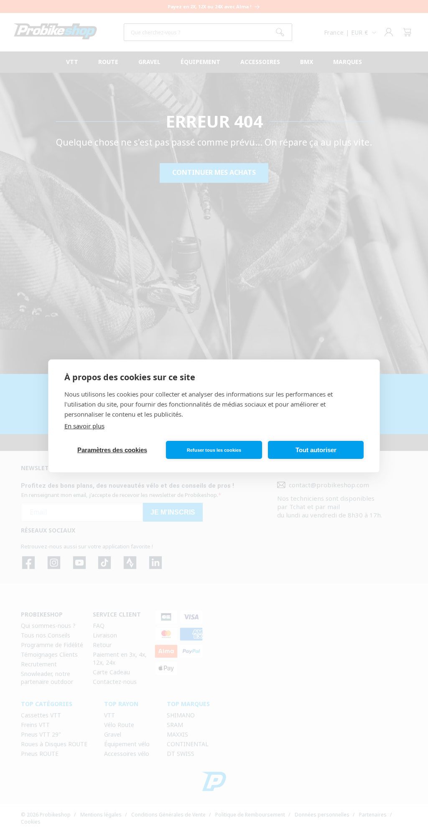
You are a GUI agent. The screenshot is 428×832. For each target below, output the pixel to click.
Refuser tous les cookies (214, 450)
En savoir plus (84, 426)
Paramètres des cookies (112, 449)
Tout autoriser (316, 449)
